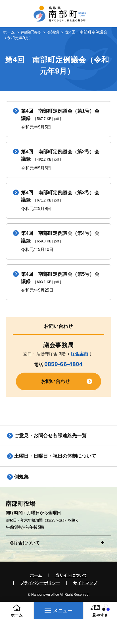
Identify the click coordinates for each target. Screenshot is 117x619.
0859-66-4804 (63, 364)
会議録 (53, 32)
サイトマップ (85, 583)
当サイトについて (71, 576)
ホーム (9, 32)
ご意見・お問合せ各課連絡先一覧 (50, 435)
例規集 (21, 476)
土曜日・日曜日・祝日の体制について (55, 455)
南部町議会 (31, 32)
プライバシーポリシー (40, 583)
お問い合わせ (55, 381)
